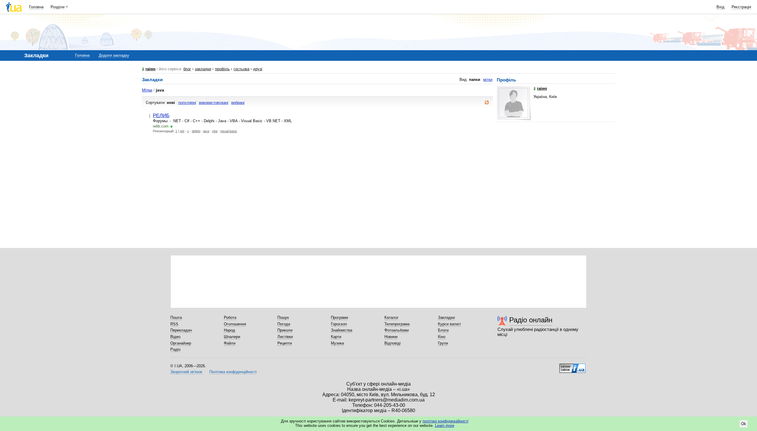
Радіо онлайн (530, 320)
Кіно (441, 336)
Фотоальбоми (396, 330)
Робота (230, 317)
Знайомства (341, 330)
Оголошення (235, 324)
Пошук (283, 317)
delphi (196, 131)
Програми (339, 317)
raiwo (150, 69)
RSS (174, 324)
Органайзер (180, 343)
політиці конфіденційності (445, 421)
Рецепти (284, 343)
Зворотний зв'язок (186, 372)
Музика (337, 343)
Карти (336, 336)
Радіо (175, 349)
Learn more (444, 425)
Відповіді (392, 343)
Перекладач (181, 330)
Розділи (57, 7)
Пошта (176, 317)
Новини (390, 336)
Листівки (285, 336)
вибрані (238, 102)
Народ (229, 330)
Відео (175, 336)
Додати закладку (114, 55)
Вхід (720, 7)
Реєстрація (741, 7)
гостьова (241, 69)
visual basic (228, 131)
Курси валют (449, 324)
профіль (222, 69)
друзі (257, 69)
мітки (487, 79)
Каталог (391, 317)
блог (187, 69)
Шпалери (232, 336)
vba (214, 131)
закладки (203, 69)
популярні (187, 102)
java (206, 131)
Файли (229, 343)
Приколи (284, 330)
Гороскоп (339, 324)
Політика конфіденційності (233, 372)
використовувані (213, 102)
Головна (36, 7)
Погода (283, 324)
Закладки (446, 317)
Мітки (147, 90)
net (182, 131)
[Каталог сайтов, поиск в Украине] (572, 366)
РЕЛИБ (161, 115)
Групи (443, 343)
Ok (743, 424)
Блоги (443, 330)
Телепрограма (397, 324)
